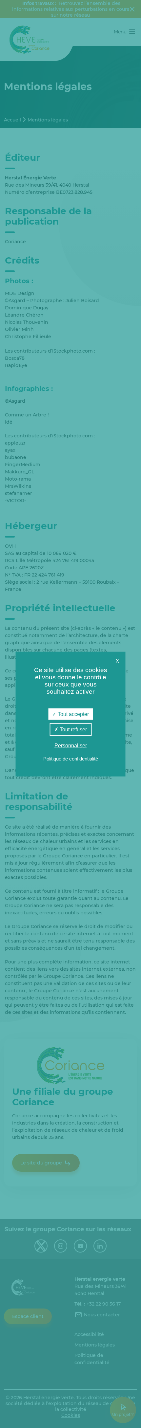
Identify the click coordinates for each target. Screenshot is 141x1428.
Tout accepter (72, 714)
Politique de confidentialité (70, 758)
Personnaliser (70, 745)
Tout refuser (72, 729)
